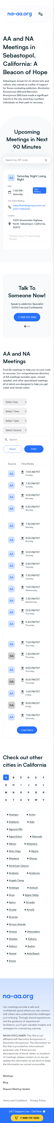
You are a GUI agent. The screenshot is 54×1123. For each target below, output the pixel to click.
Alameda (37, 836)
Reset (12, 448)
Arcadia (30, 902)
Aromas (13, 916)
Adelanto (14, 821)
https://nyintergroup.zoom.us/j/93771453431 (29, 207)
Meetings (8, 1075)
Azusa (12, 960)
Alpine (34, 851)
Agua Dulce (15, 836)
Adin (31, 821)
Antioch (33, 887)
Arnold (30, 909)
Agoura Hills (15, 829)
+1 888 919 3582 (27, 317)
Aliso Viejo (15, 851)
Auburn (13, 946)
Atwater (13, 938)
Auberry (32, 938)
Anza (12, 894)
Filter (34, 448)
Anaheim (14, 873)
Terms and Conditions (15, 1100)
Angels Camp (16, 880)
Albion (12, 843)
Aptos (12, 902)
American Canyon (19, 865)
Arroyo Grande (17, 924)
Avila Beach (33, 953)
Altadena (14, 858)
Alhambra (32, 843)
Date (10, 186)
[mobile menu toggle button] (40, 14)
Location (11, 216)
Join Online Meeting (16, 201)
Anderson (34, 873)
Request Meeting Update (16, 1088)
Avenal (12, 953)
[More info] (44, 1111)
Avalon (31, 946)
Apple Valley (32, 894)
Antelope (14, 887)
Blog (5, 1082)
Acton (32, 814)
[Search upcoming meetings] (46, 160)
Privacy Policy (38, 1100)
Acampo (13, 814)
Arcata (12, 909)
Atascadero (33, 931)
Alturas (33, 858)
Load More (27, 730)
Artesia (13, 931)
